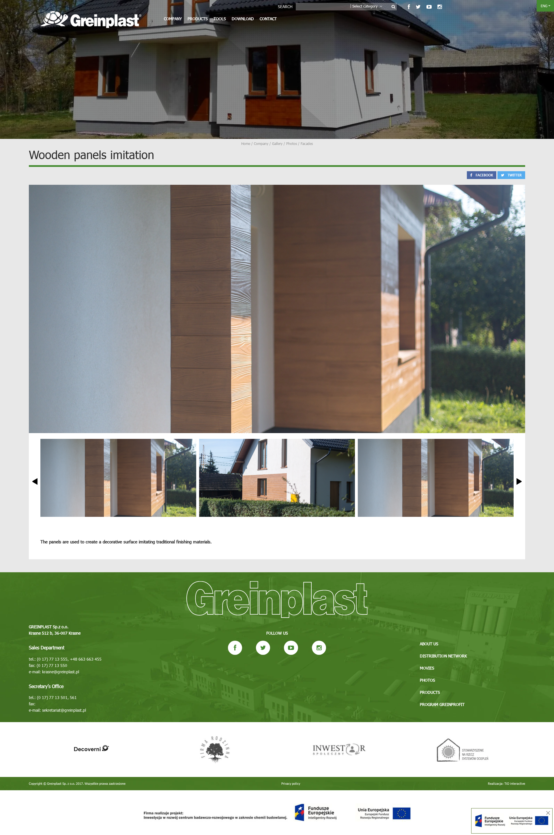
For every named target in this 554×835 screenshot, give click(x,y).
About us (429, 643)
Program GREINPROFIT (442, 704)
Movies (427, 668)
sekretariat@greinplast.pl (64, 710)
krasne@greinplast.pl (60, 671)
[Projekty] (277, 812)
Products (198, 18)
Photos (427, 680)
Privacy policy (290, 783)
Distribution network (443, 656)
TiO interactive (514, 783)
